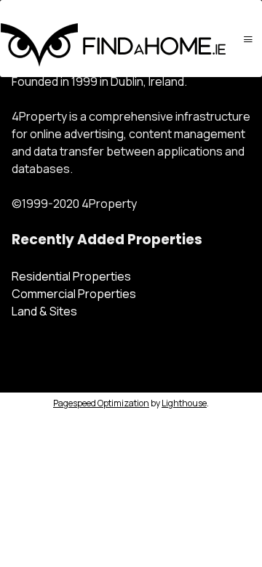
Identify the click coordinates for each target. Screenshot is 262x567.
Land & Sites (44, 311)
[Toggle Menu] (248, 39)
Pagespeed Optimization (101, 403)
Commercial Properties (74, 294)
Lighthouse (184, 403)
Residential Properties (71, 276)
